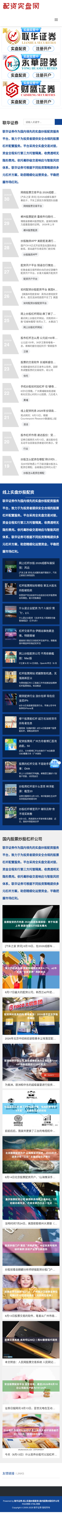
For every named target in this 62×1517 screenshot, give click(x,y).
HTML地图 (35, 1503)
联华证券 (38, 1507)
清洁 (25, 424)
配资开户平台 (30, 278)
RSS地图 (26, 1503)
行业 (25, 448)
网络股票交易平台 (32, 205)
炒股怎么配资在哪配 (33, 472)
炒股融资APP (30, 254)
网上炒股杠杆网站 (32, 327)
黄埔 (25, 400)
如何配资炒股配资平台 (35, 303)
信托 (25, 375)
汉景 (25, 351)
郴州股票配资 (30, 230)
